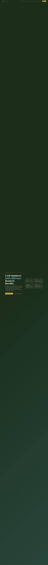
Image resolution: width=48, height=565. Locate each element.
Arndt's (5, 1)
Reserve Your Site (9, 293)
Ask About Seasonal (18, 293)
